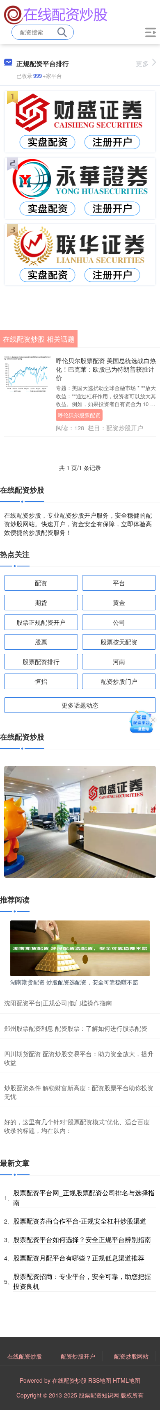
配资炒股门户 (119, 681)
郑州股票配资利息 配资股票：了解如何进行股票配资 (75, 1028)
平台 (119, 582)
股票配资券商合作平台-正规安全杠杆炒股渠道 (79, 1221)
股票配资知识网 (99, 1395)
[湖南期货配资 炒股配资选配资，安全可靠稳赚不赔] (80, 947)
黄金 (119, 602)
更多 (142, 63)
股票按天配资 (119, 641)
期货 (41, 602)
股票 (41, 641)
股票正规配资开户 (41, 622)
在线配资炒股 (24, 1356)
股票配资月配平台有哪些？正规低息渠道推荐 (78, 1258)
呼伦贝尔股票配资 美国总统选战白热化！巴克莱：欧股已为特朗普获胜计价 (106, 369)
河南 (119, 661)
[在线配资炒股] (55, 13)
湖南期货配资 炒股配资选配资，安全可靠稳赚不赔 (74, 982)
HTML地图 (126, 1380)
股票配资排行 (41, 661)
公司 (119, 622)
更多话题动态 (80, 705)
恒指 (41, 681)
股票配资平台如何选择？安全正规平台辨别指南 (82, 1239)
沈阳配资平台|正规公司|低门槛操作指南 (58, 1002)
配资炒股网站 (131, 1356)
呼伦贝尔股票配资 (79, 415)
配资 (41, 582)
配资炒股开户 (78, 1356)
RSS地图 (99, 1380)
